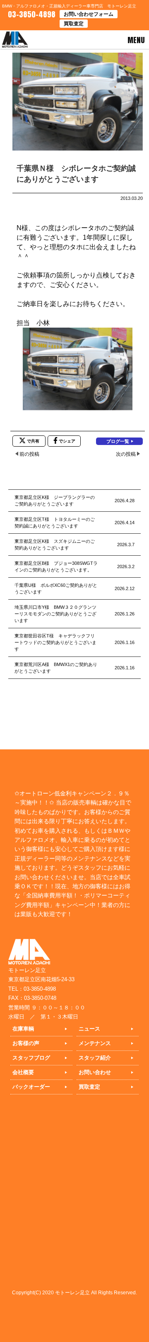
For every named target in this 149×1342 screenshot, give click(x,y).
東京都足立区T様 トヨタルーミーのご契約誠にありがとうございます (54, 522)
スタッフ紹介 (95, 1058)
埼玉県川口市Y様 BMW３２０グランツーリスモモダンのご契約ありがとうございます (55, 614)
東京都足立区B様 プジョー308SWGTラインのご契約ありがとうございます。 (56, 566)
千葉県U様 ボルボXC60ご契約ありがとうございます (55, 588)
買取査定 (74, 24)
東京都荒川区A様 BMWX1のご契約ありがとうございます (55, 667)
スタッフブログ (31, 1058)
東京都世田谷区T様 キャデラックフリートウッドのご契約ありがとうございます (55, 642)
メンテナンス (95, 1043)
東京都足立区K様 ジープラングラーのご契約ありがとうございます (54, 500)
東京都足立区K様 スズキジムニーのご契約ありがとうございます (54, 544)
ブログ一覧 (117, 441)
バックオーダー (31, 1087)
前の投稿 (29, 454)
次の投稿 (126, 454)
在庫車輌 (23, 1029)
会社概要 (23, 1072)
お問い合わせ (95, 1072)
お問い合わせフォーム (88, 14)
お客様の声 (25, 1043)
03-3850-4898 (30, 14)
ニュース (89, 1029)
